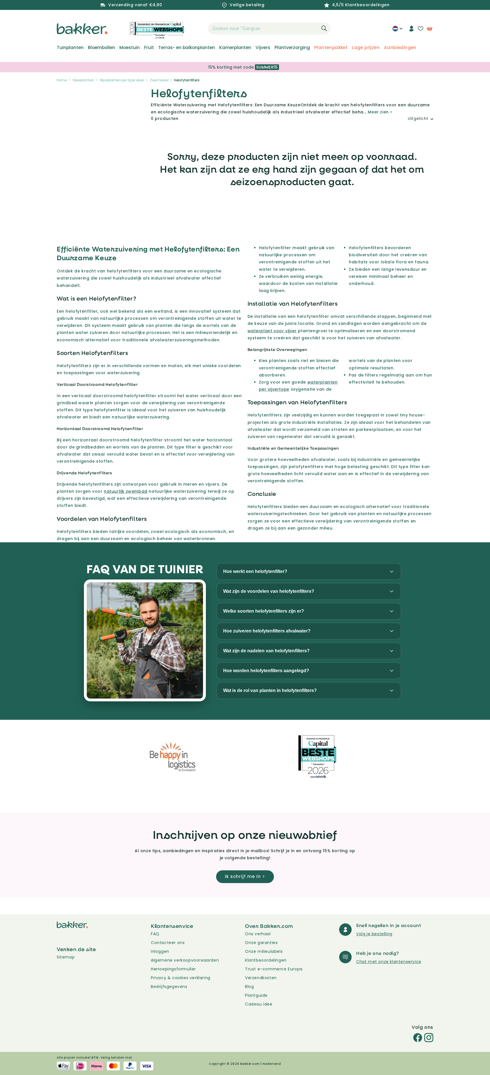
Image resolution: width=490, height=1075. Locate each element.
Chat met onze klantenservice (388, 961)
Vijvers (262, 47)
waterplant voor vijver (272, 331)
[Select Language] (397, 30)
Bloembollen (101, 47)
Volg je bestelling (374, 934)
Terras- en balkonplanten (186, 47)
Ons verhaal (258, 934)
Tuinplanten (70, 47)
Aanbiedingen (400, 47)
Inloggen (160, 951)
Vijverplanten (83, 80)
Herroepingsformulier (173, 969)
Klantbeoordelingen (266, 960)
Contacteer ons (168, 942)
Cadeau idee (259, 1004)
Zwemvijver (159, 80)
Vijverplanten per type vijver (122, 80)
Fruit (149, 47)
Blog (249, 986)
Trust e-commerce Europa (274, 969)
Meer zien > (380, 112)
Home (62, 80)
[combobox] (269, 29)
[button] (197, 28)
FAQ (155, 934)
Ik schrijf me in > (245, 876)
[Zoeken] (324, 28)
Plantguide (256, 995)
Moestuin (129, 47)
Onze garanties (261, 942)
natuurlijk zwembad (125, 491)
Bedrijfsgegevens (169, 986)
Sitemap (66, 957)
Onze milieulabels (264, 951)
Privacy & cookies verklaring (180, 978)
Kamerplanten (235, 47)
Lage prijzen (366, 47)
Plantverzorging (292, 47)
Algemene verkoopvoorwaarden (185, 960)
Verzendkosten (261, 978)
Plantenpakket (331, 47)
